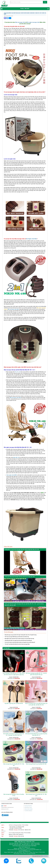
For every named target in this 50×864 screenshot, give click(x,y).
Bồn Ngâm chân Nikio (31, 238)
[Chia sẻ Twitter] (7, 18)
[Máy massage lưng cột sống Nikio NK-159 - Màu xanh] (36, 782)
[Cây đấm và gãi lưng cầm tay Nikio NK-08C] (14, 691)
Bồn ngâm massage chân (33, 22)
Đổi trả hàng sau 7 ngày (28, 807)
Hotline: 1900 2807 (24, 8)
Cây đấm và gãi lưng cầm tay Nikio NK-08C (14, 703)
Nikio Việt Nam (45, 856)
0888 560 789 (27, 829)
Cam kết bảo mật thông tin (28, 810)
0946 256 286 (21, 836)
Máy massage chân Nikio (13, 309)
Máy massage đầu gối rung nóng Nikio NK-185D (36, 764)
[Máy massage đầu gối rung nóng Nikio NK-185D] (36, 752)
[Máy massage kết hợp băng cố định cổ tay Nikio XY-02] (14, 782)
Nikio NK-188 (17, 371)
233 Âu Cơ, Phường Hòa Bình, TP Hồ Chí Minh (18, 825)
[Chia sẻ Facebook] (4, 18)
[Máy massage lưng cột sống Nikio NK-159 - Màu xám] (14, 752)
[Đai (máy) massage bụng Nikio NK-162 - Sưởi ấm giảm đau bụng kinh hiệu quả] (36, 661)
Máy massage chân (20, 22)
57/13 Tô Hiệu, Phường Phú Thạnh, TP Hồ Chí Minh (19, 832)
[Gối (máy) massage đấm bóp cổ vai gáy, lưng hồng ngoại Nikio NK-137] (36, 722)
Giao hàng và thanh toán (28, 805)
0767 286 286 (21, 829)
